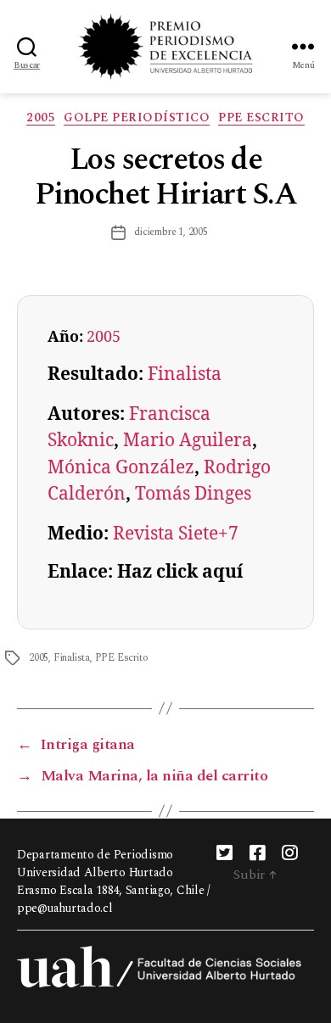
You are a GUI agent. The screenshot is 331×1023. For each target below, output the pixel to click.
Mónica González (121, 467)
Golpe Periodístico (137, 118)
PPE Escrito (261, 118)
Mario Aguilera (187, 440)
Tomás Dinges (193, 494)
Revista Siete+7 (175, 534)
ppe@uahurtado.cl (65, 908)
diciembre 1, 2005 (171, 232)
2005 (40, 118)
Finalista (185, 374)
